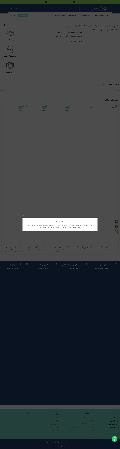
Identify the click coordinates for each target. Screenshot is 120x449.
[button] (114, 439)
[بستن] (23, 215)
